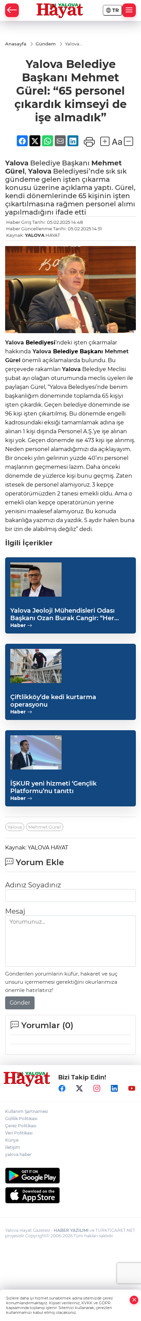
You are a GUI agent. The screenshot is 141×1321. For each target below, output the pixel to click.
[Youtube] (132, 1088)
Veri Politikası (19, 1132)
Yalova (16, 163)
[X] (79, 1088)
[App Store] (70, 1195)
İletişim (12, 1147)
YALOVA (34, 235)
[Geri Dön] (12, 10)
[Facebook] (62, 1088)
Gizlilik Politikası (21, 1118)
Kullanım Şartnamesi (26, 1111)
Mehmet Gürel (44, 827)
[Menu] (129, 10)
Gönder (20, 1002)
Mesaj (15, 911)
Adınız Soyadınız (33, 885)
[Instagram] (97, 1088)
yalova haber (18, 1154)
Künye (11, 1140)
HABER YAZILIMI (71, 1230)
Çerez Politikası (20, 1125)
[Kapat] (134, 1300)
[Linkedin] (114, 1088)
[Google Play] (70, 1176)
